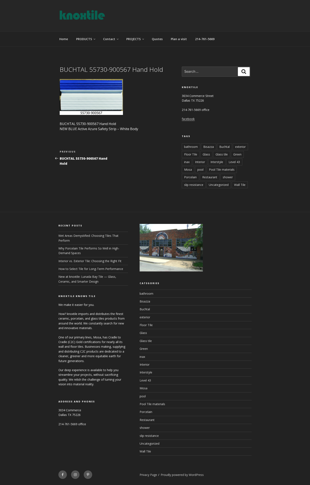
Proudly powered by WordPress (182, 475)
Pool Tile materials (222, 170)
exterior (240, 147)
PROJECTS (133, 39)
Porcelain (190, 177)
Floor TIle (190, 154)
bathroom (191, 147)
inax (187, 162)
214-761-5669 (204, 39)
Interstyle (216, 162)
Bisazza (208, 147)
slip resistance (193, 185)
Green (237, 154)
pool (200, 170)
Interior (200, 162)
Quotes (157, 39)
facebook (188, 119)
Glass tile (222, 154)
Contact (109, 39)
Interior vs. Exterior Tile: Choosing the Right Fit (89, 261)
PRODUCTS (84, 39)
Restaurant (209, 177)
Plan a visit (179, 39)
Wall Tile (239, 185)
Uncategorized (219, 185)
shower (228, 177)
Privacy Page (148, 475)
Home (63, 39)
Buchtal (224, 147)
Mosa (188, 170)
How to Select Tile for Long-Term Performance (90, 269)
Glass (206, 154)
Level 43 (234, 162)
